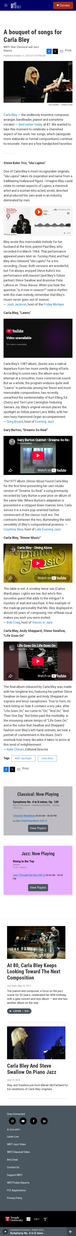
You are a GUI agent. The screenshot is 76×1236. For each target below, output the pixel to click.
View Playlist (38, 828)
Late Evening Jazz (48, 529)
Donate (65, 5)
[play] (5, 1231)
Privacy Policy (14, 1198)
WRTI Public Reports (18, 1182)
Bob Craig (13, 622)
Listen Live (13, 1136)
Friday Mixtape (54, 304)
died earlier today (30, 124)
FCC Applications (16, 1190)
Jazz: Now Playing (38, 853)
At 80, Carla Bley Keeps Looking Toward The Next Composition (33, 971)
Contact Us (13, 1167)
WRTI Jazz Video (16, 1144)
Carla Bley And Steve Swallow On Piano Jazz (31, 1069)
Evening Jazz (44, 421)
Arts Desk (12, 1159)
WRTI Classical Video (18, 1152)
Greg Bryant (15, 421)
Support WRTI (14, 1175)
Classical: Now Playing (38, 794)
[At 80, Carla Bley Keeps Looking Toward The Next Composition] (36, 942)
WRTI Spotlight (23, 758)
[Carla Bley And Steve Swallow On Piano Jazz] (36, 1042)
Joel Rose (12, 985)
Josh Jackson (17, 304)
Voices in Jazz (42, 622)
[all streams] (71, 1231)
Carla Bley (10, 115)
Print (68, 50)
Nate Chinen (15, 749)
